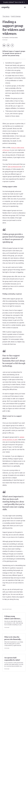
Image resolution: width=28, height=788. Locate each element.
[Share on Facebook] (12, 45)
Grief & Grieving (15, 16)
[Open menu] (24, 7)
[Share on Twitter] (8, 45)
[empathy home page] (6, 7)
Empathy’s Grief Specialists (11, 37)
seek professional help (15, 166)
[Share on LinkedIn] (4, 45)
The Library (5, 16)
